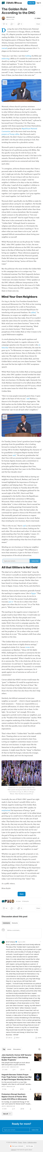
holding (28, 56)
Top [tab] (4, 1049)
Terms (24, 1142)
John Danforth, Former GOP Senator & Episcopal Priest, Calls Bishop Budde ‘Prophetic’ (17, 1057)
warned (4, 48)
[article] (21, 1062)
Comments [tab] (6, 923)
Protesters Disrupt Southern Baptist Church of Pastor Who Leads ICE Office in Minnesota (14, 1096)
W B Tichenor (10, 942)
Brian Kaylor (10, 17)
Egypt (33, 593)
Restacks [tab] (15, 923)
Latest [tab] (9, 1049)
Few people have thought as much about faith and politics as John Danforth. (16, 1063)
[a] (21, 90)
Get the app (29, 1146)
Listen (39, 18)
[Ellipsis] (40, 941)
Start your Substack (17, 1146)
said (28, 398)
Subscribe (31, 3)
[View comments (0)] (13, 1089)
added (33, 312)
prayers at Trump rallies (10, 134)
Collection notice (32, 1142)
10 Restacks (25, 901)
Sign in (39, 3)
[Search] (39, 1049)
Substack (13, 1150)
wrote (27, 647)
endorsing (5, 58)
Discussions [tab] (17, 1049)
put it (11, 601)
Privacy (20, 1142)
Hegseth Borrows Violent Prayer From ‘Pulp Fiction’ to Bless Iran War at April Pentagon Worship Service (17, 1077)
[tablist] (10, 923)
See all (5, 1114)
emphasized (6, 810)
